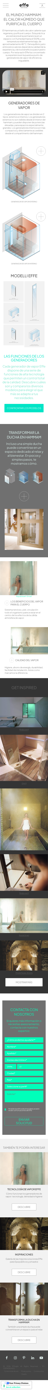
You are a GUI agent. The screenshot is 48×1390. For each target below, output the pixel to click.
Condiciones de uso (11, 1371)
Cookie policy (39, 1371)
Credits (24, 1374)
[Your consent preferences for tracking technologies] (4, 1386)
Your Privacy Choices (18, 1383)
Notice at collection (11, 1387)
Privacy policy (26, 1371)
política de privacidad (24, 1109)
